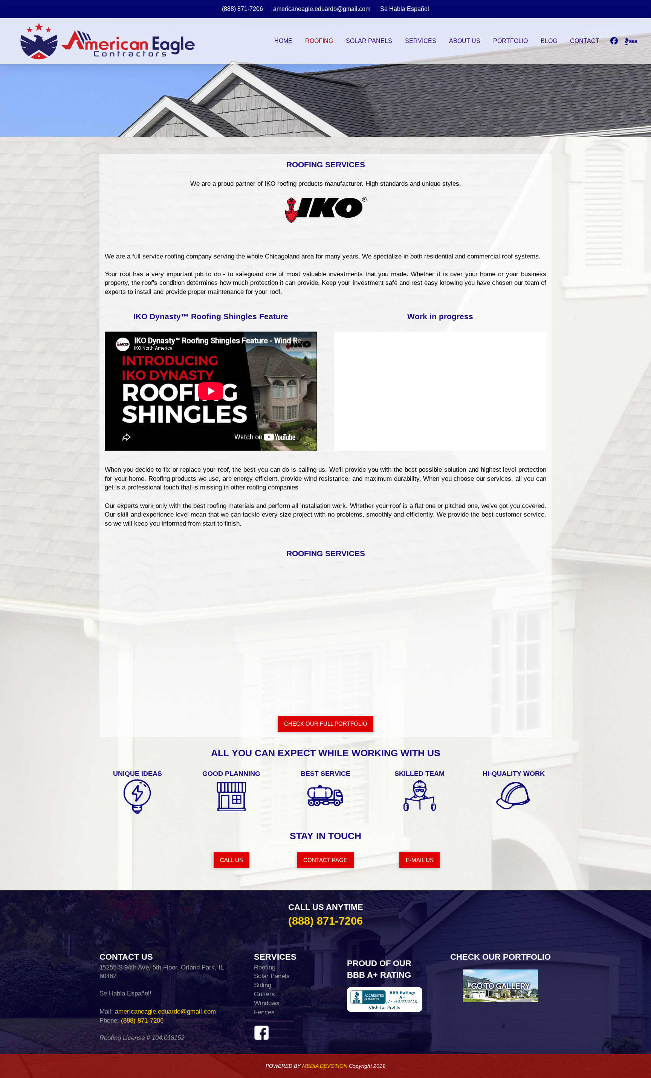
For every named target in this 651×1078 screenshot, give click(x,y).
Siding (262, 985)
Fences (264, 1012)
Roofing (264, 967)
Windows (267, 1003)
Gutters (264, 994)
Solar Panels (272, 976)
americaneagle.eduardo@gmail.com (164, 1011)
